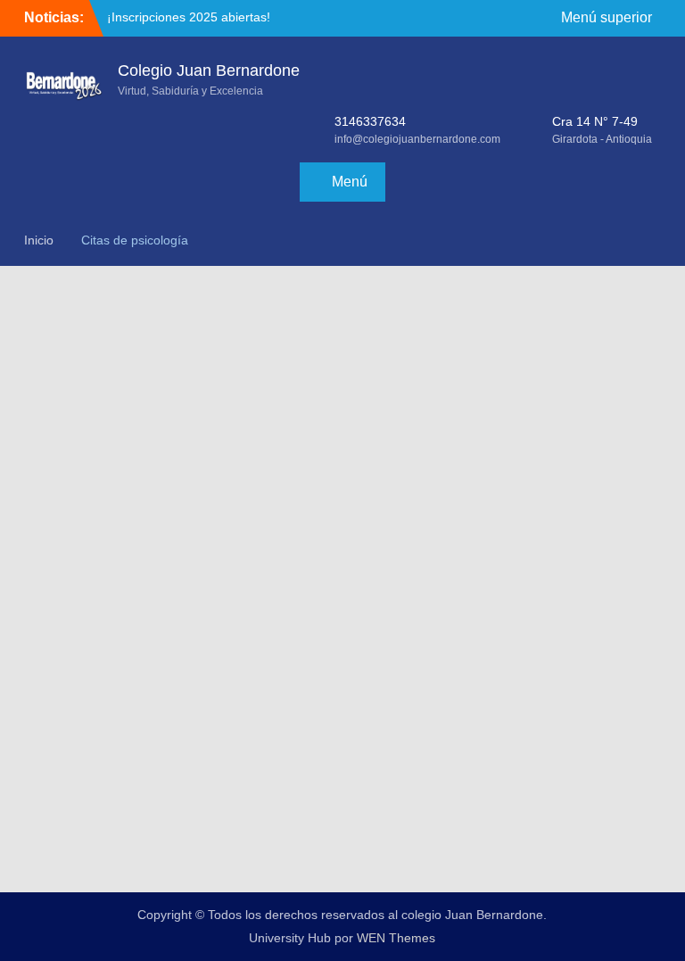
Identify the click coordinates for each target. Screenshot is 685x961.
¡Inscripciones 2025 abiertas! (188, 17)
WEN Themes (396, 938)
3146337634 (370, 121)
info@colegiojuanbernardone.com (417, 139)
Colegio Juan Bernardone (209, 70)
